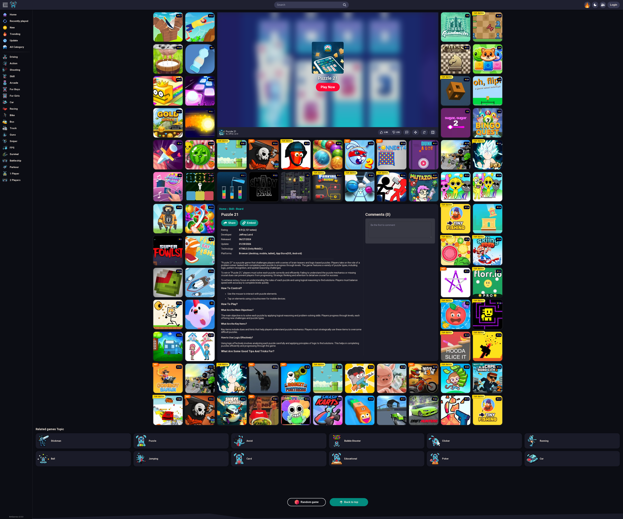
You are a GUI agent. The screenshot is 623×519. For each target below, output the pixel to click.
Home (222, 208)
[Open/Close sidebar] (5, 5)
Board (239, 208)
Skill (231, 208)
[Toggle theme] (595, 5)
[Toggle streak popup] (587, 5)
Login (613, 4)
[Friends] (603, 5)
